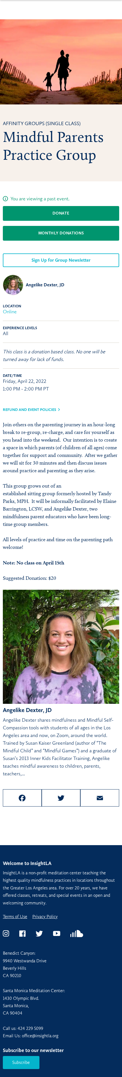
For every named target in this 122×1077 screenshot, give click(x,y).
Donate (60, 213)
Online (10, 311)
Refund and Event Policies (29, 409)
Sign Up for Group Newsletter (61, 260)
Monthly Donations (61, 233)
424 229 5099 (30, 1028)
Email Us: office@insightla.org (30, 1035)
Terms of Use (15, 916)
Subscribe (21, 1062)
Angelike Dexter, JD (45, 284)
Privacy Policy (45, 916)
